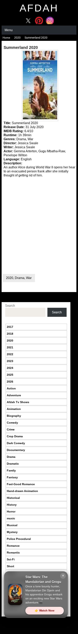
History (12, 504)
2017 (10, 326)
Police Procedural (19, 538)
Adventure (14, 395)
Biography (14, 415)
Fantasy (12, 477)
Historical (13, 497)
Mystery (12, 532)
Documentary (16, 450)
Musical (12, 525)
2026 (10, 381)
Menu (9, 30)
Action (11, 388)
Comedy (12, 422)
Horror (11, 511)
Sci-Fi (11, 559)
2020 (17, 37)
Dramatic (13, 463)
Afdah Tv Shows (18, 402)
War (29, 278)
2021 (10, 347)
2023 (10, 361)
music (11, 518)
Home (6, 37)
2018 (10, 333)
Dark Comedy (16, 443)
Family (11, 470)
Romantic (13, 552)
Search (10, 306)
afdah (39, 8)
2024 (10, 367)
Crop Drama (15, 436)
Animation (14, 409)
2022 (10, 354)
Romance (13, 545)
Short (10, 566)
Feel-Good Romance (21, 484)
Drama (19, 278)
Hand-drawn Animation (22, 491)
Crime (11, 429)
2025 (10, 374)
